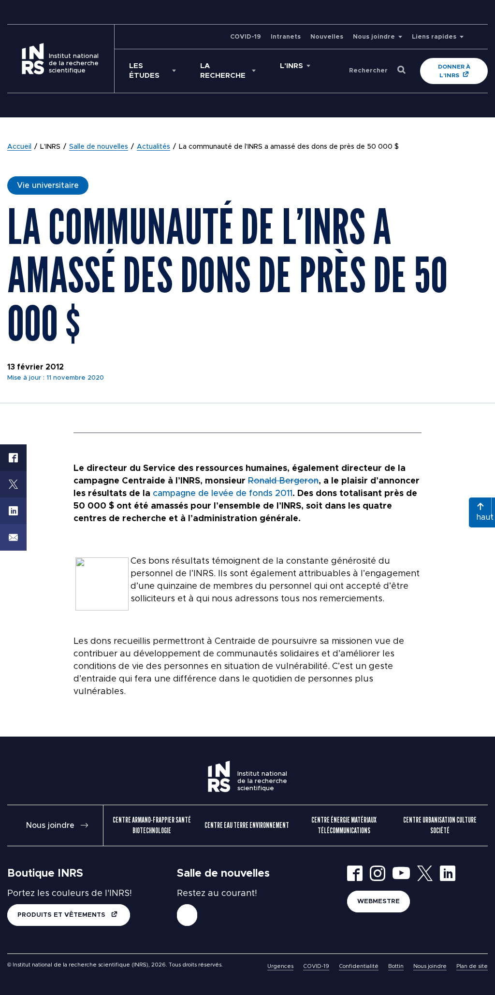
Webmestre (378, 901)
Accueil (19, 146)
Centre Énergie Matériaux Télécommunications (344, 825)
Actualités (153, 146)
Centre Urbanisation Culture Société (440, 825)
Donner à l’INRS (454, 71)
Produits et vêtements (62, 915)
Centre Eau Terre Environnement (246, 825)
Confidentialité (359, 966)
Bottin (396, 966)
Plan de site (472, 966)
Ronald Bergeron (283, 481)
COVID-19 (245, 37)
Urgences (280, 966)
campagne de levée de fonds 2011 (222, 493)
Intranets (286, 37)
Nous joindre (374, 37)
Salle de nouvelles (98, 146)
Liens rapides (434, 37)
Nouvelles (326, 37)
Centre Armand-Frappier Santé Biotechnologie (152, 825)
